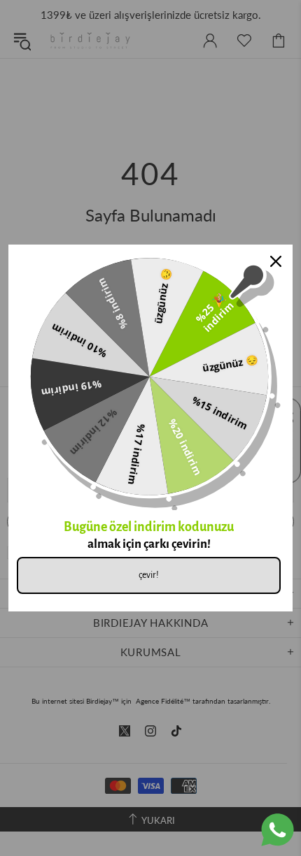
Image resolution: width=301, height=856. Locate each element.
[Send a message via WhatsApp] (277, 829)
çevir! (149, 575)
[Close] (276, 261)
